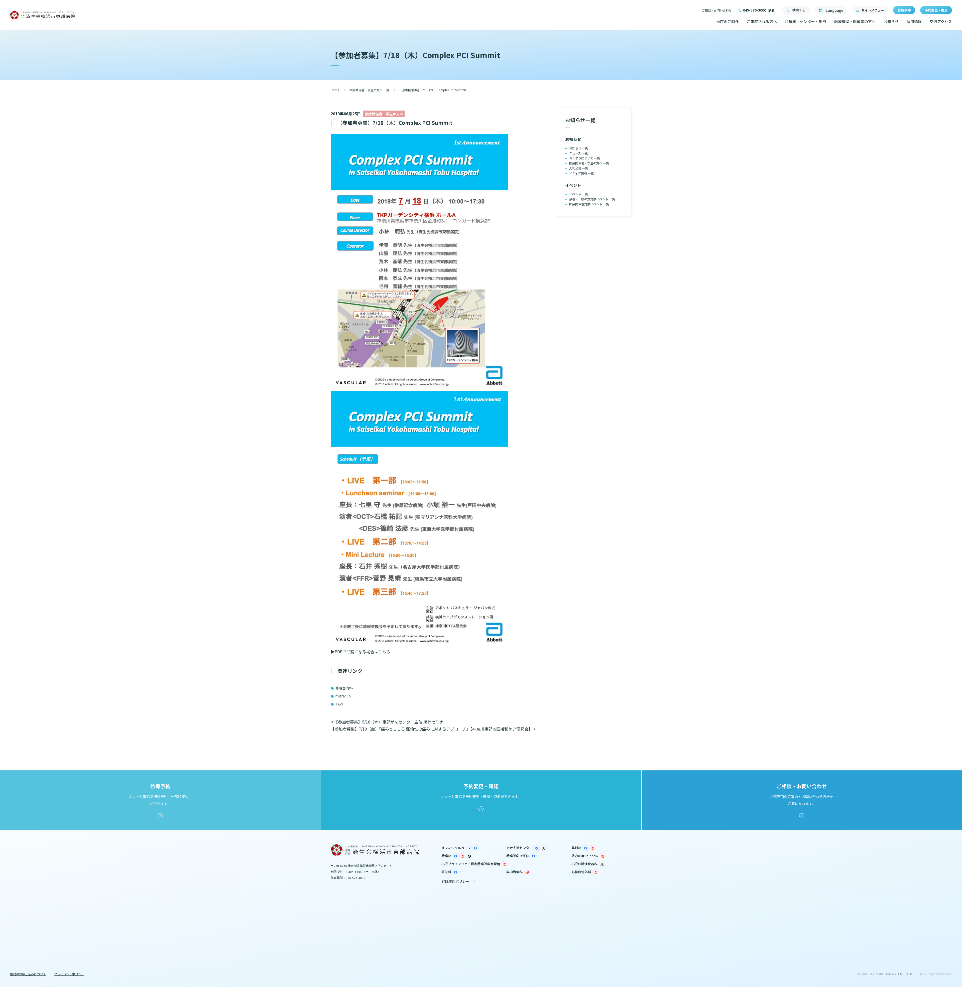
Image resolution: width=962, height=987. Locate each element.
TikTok (469, 856)
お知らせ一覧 (580, 120)
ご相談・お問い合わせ (717, 10)
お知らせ (891, 21)
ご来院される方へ (762, 21)
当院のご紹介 (727, 21)
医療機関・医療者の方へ (855, 21)
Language (834, 10)
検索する (798, 10)
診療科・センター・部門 (805, 21)
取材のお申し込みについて (28, 974)
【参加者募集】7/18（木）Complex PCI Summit (394, 122)
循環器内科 (344, 687)
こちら (384, 652)
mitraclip (343, 695)
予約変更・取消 (936, 10)
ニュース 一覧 (578, 153)
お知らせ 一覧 (578, 148)
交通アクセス (941, 21)
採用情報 (914, 21)
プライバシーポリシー (69, 974)
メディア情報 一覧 (581, 173)
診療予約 (904, 10)
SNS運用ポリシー (455, 881)
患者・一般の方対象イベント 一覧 (592, 199)
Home (335, 90)
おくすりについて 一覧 (584, 158)
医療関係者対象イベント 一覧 (589, 204)
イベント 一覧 (578, 194)
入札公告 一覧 (578, 168)
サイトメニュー (872, 10)
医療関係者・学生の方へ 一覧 (369, 90)
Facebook (475, 848)
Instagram (592, 848)
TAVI (339, 703)
